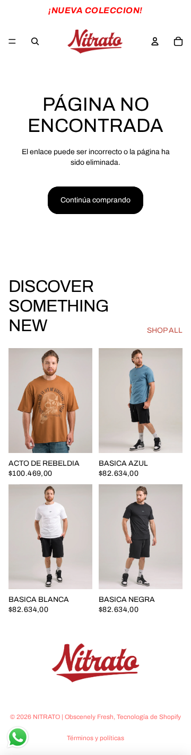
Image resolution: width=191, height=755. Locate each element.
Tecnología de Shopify (149, 717)
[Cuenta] (155, 41)
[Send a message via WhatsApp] (17, 737)
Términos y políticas (95, 738)
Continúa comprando (95, 200)
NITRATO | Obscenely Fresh (73, 717)
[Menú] (12, 41)
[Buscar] (35, 41)
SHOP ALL (165, 330)
